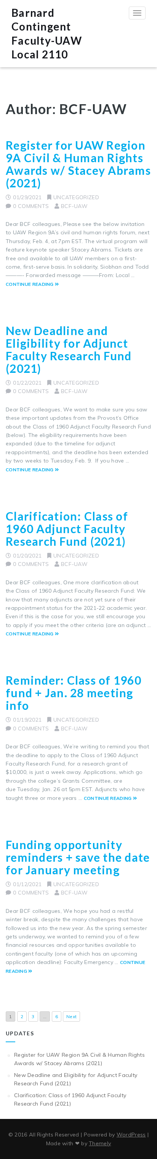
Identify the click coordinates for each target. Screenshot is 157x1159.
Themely (100, 1143)
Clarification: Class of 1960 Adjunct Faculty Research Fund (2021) (67, 528)
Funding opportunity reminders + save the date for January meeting (78, 857)
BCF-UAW (74, 206)
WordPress (131, 1134)
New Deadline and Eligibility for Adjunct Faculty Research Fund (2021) (68, 349)
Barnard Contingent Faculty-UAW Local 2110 (46, 33)
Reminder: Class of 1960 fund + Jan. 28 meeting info (73, 692)
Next (71, 1016)
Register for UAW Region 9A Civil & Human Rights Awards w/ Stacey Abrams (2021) (78, 164)
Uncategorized (76, 197)
